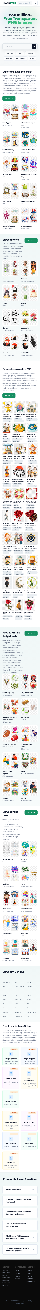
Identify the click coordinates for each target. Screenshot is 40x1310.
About (29, 1270)
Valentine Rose (17, 527)
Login (17, 1270)
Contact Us (31, 1281)
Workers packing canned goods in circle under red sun (18, 481)
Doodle (5, 353)
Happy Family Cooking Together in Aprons (31, 482)
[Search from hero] (34, 46)
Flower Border (19, 986)
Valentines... (30, 505)
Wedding (5, 884)
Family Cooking (5, 441)
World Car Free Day (27, 150)
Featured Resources (6, 1282)
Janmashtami (7, 201)
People (23, 798)
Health (17, 991)
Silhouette (25, 353)
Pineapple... (6, 463)
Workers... (16, 486)
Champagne (6, 982)
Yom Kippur (6, 123)
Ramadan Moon (17, 595)
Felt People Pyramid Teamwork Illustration (6, 482)
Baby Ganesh (7, 550)
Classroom (25, 958)
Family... (30, 483)
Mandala (5, 1012)
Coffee (20, 53)
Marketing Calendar (5, 1287)
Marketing (24, 933)
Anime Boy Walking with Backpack (6, 525)
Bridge (29, 999)
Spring (4, 1016)
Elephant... (6, 507)
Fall (28, 1003)
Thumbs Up (18, 1016)
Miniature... (18, 463)
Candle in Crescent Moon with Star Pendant (19, 592)
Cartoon (24, 279)
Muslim (4, 995)
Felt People (6, 486)
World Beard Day (31, 572)
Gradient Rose (19, 421)
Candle (15, 597)
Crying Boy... (7, 572)
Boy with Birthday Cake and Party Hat (7, 569)
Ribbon (29, 995)
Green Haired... (31, 595)
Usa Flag (29, 1016)
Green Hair (30, 597)
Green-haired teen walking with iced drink (31, 592)
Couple (29, 982)
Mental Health (31, 1012)
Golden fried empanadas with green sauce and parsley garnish (17, 437)
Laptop (29, 991)
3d (3, 279)
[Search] (30, 3)
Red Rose (15, 530)
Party (23, 884)
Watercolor (25, 328)
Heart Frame (30, 507)
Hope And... (18, 418)
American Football (9, 744)
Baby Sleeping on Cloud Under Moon (32, 436)
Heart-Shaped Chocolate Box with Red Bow (30, 525)
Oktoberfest (7, 174)
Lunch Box (30, 53)
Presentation (7, 933)
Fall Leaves (10, 53)
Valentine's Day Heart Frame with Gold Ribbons (31, 502)
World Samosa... (17, 438)
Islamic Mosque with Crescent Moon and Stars (31, 416)
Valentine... (29, 527)
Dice (3, 1003)
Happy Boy (6, 421)
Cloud (16, 982)
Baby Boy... (31, 438)
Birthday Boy (7, 574)
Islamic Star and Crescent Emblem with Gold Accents (30, 548)
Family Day (6, 438)
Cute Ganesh (32, 460)
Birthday (24, 859)
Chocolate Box (30, 530)
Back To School (26, 909)
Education (6, 958)
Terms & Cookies (30, 1277)
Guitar (29, 1008)
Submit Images (17, 1277)
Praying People (19, 574)
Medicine (18, 1012)
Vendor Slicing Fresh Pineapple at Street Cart (7, 458)
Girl (3, 1008)
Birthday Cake (31, 978)
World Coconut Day (28, 201)
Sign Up (17, 1273)
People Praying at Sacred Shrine (19, 568)
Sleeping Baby (30, 441)
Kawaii (23, 303)
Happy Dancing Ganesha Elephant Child (7, 548)
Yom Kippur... (18, 460)
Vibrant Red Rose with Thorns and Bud (8, 614)
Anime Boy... (5, 528)
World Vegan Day (8, 693)
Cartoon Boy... (7, 418)
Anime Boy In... (19, 617)
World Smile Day (8, 150)
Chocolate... (28, 618)
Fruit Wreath (18, 507)
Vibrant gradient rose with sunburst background (19, 417)
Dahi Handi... (6, 483)
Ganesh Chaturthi (8, 226)
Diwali (16, 1003)
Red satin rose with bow (16, 524)
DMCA (29, 1273)
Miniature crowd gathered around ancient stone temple (19, 459)
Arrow (17, 978)
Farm (4, 986)
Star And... (28, 553)
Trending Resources (6, 1271)
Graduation (6, 909)
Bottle (4, 999)
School (5, 798)
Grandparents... (18, 550)
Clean (9, 3)
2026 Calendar (7, 859)
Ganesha (5, 553)
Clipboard (9, 58)
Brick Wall (18, 999)
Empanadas (16, 441)
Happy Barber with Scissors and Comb (31, 569)
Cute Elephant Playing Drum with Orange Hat (7, 503)
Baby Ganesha (31, 463)
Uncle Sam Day (26, 226)
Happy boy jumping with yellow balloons (7, 416)
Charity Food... (17, 483)
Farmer (32, 58)
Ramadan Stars (29, 550)
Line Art (5, 328)
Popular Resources (6, 1276)
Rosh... (16, 505)
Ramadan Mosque (29, 419)
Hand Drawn (6, 991)
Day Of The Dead (27, 693)
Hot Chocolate (20, 58)
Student (5, 597)
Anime (4, 303)
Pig (16, 995)
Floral (23, 771)
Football (29, 986)
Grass (16, 1008)
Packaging (25, 717)
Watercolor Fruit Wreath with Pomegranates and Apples (18, 503)
